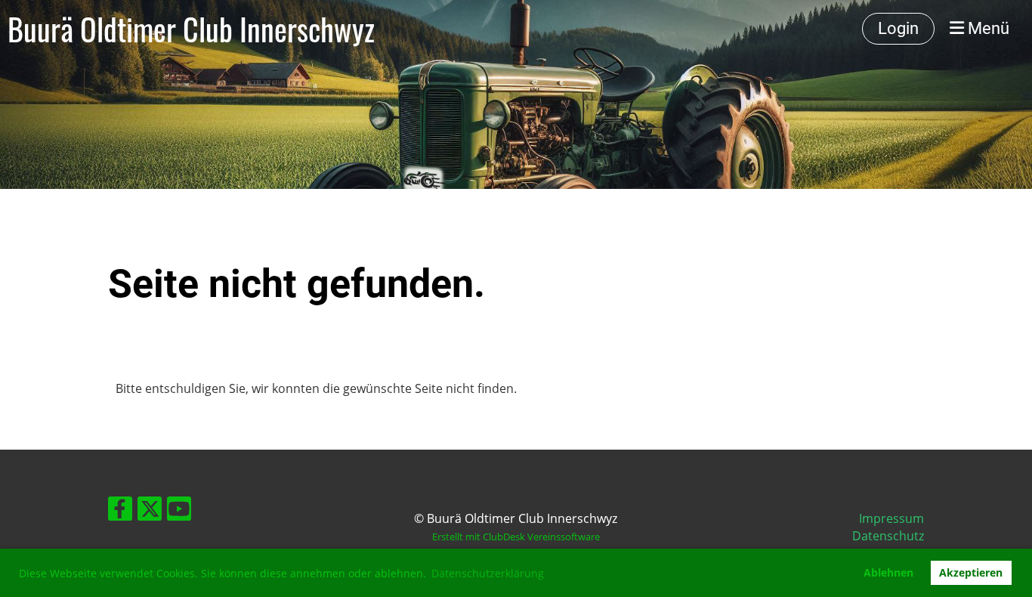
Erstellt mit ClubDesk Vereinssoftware (516, 536)
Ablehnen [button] (888, 572)
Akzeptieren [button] (971, 572)
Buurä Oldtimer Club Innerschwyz (191, 29)
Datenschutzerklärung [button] (487, 573)
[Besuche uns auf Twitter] (149, 511)
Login (898, 28)
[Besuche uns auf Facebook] (120, 511)
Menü (986, 28)
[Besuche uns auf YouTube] (179, 511)
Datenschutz (888, 535)
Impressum (891, 518)
